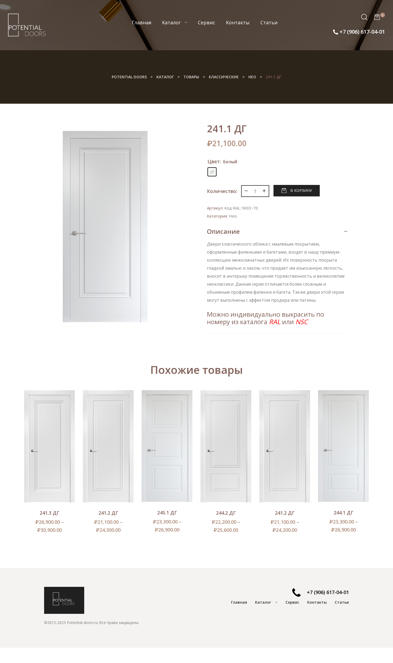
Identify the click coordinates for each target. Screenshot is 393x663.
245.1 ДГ (167, 512)
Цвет (213, 161)
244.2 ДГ (226, 513)
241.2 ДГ (108, 513)
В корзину (301, 190)
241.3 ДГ (49, 513)
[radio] (212, 172)
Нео (233, 216)
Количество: (222, 191)
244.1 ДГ (343, 512)
